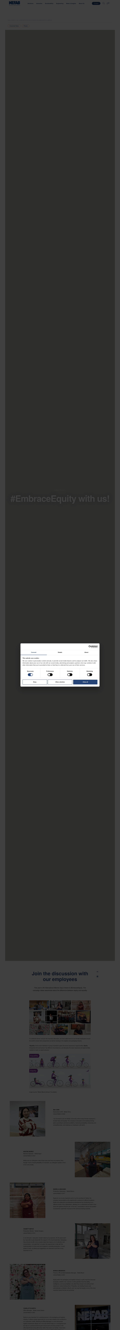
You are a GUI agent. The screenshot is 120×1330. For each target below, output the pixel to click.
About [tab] (86, 652)
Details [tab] (60, 652)
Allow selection (60, 682)
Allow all (85, 682)
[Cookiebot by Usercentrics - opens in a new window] (90, 646)
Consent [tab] (33, 652)
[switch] (50, 674)
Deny (34, 682)
